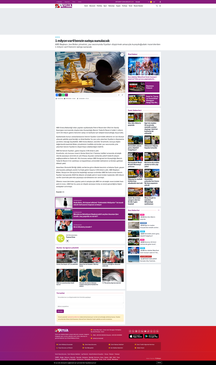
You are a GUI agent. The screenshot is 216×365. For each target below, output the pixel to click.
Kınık (104, 359)
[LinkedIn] (142, 331)
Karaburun (80, 359)
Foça (118, 357)
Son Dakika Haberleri (117, 348)
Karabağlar (72, 359)
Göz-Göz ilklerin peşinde (147, 218)
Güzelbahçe (64, 359)
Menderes (115, 359)
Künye (106, 354)
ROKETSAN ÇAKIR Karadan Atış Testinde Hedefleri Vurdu (148, 260)
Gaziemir (57, 359)
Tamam (159, 362)
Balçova (67, 357)
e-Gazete (59, 2)
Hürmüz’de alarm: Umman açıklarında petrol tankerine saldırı (88, 284)
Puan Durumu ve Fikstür (65, 348)
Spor (105, 6)
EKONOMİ (143, 223)
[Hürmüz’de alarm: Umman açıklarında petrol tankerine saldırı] (90, 275)
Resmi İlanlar (138, 6)
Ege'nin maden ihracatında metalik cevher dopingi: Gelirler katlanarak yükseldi (149, 226)
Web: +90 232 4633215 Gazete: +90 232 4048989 (107, 335)
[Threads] (151, 331)
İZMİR (57, 357)
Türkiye (124, 6)
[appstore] (136, 336)
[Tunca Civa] (61, 238)
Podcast (117, 354)
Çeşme (106, 357)
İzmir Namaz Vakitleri (117, 344)
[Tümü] (158, 210)
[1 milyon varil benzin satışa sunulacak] (90, 72)
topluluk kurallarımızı (73, 317)
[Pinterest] (136, 331)
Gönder (60, 311)
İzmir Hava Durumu (90, 344)
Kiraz (100, 359)
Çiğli (110, 357)
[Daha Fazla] (66, 95)
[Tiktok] (148, 331)
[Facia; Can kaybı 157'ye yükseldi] (67, 256)
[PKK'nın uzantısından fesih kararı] (67, 275)
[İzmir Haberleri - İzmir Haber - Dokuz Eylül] (63, 5)
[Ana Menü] (160, 6)
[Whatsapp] (154, 331)
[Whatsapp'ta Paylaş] (63, 95)
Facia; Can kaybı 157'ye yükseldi (67, 264)
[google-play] (151, 336)
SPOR (142, 214)
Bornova (96, 357)
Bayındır (72, 357)
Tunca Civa (60, 98)
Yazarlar (67, 2)
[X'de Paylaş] (60, 95)
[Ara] (157, 6)
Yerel (130, 6)
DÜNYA (57, 37)
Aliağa (62, 357)
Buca (101, 357)
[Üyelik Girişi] (159, 2)
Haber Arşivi (140, 348)
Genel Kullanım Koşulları (96, 354)
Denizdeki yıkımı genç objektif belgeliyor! (149, 235)
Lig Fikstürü (84, 354)
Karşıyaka (88, 359)
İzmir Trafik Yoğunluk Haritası (145, 344)
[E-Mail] (67, 241)
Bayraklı (78, 357)
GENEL (142, 231)
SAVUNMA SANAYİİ (146, 256)
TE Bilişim (158, 358)
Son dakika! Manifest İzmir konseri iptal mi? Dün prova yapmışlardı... (149, 252)
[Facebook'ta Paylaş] (57, 95)
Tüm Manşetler (89, 348)
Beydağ (91, 357)
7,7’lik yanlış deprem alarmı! (111, 283)
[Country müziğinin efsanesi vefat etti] (113, 256)
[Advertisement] (108, 21)
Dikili (114, 357)
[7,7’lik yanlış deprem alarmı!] (113, 275)
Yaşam (118, 6)
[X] (133, 331)
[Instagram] (139, 331)
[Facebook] (130, 331)
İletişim (111, 354)
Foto (74, 2)
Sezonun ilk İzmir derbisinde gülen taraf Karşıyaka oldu (148, 243)
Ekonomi (92, 6)
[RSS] (157, 331)
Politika (99, 6)
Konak (109, 359)
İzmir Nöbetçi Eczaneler (66, 344)
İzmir (86, 6)
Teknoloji (111, 6)
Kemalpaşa (95, 359)
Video (79, 2)
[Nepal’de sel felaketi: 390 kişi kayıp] (90, 256)
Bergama (85, 357)
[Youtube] (145, 331)
